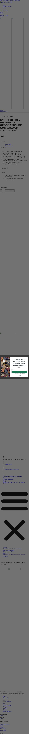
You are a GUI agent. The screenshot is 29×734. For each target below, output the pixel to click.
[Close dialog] (27, 357)
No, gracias (19, 375)
